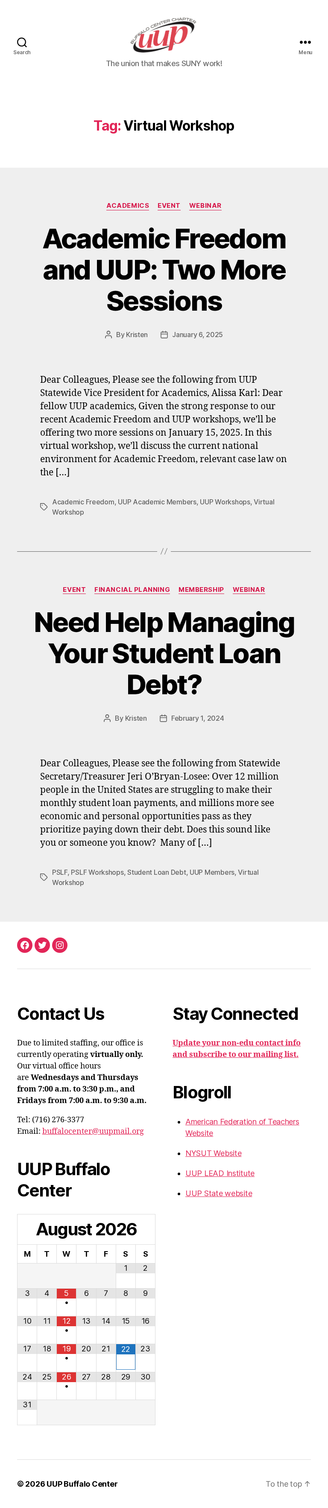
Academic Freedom (83, 502)
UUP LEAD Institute (220, 1173)
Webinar (205, 206)
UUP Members (212, 872)
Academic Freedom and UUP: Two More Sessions (164, 269)
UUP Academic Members (157, 502)
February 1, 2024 (197, 718)
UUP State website (218, 1193)
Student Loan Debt (156, 872)
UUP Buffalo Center (82, 1483)
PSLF (59, 872)
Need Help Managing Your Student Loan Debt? (164, 653)
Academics (127, 206)
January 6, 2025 (197, 334)
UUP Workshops (225, 502)
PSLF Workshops (97, 872)
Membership (201, 590)
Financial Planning (132, 590)
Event (169, 206)
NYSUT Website (213, 1153)
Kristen (137, 334)
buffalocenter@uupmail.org (93, 1131)
